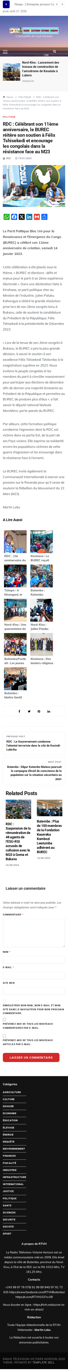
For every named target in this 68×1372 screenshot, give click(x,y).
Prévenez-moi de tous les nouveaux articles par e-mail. (28, 1042)
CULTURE (9, 1099)
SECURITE (9, 1219)
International (13, 1184)
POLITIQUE (9, 117)
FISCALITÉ (9, 1163)
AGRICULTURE (12, 1092)
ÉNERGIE (8, 1134)
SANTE (7, 1205)
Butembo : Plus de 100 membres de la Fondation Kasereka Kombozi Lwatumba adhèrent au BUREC (49, 836)
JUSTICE (8, 1191)
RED (8, 158)
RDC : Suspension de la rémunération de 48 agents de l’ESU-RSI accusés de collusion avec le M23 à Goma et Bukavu (18, 841)
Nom (6, 952)
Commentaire (13, 914)
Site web (9, 983)
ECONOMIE (9, 1113)
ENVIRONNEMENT (14, 1148)
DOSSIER (8, 1106)
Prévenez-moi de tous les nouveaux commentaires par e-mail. (28, 1026)
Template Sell (43, 1362)
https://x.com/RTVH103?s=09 (34, 1297)
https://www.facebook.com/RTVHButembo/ (37, 1292)
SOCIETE (8, 1226)
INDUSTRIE (10, 1170)
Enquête (9, 1141)
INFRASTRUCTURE (14, 1177)
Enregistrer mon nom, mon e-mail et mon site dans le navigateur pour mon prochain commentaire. (33, 1009)
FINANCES (9, 1155)
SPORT (7, 1233)
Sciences (9, 1212)
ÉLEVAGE (8, 1127)
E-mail (8, 967)
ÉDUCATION (10, 1120)
